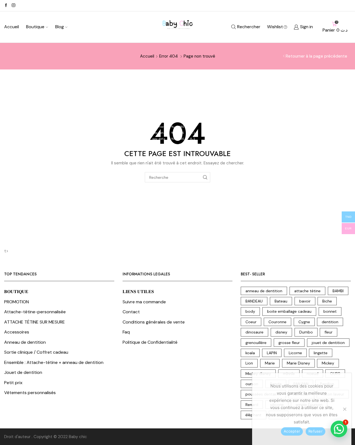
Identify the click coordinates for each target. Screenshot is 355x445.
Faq (126, 332)
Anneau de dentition (25, 342)
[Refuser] (344, 409)
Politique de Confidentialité (150, 342)
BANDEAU (254, 301)
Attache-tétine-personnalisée (35, 312)
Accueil (11, 27)
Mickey (328, 363)
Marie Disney (298, 363)
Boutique (35, 27)
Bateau (281, 301)
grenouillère (256, 342)
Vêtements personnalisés (30, 392)
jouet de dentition (328, 342)
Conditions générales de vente (154, 322)
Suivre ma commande (144, 302)
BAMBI (338, 290)
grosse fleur (289, 342)
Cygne (304, 321)
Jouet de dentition (23, 372)
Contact (131, 312)
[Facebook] (6, 5)
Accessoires (16, 332)
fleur (328, 332)
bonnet (330, 311)
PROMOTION (16, 302)
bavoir (305, 301)
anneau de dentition (263, 290)
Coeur (251, 321)
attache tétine (307, 290)
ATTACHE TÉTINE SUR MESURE (34, 322)
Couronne (277, 321)
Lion (249, 363)
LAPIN (272, 352)
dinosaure (254, 332)
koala (250, 352)
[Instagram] (13, 5)
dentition (330, 321)
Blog (59, 27)
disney (281, 332)
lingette (321, 352)
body (250, 311)
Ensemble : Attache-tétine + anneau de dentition (53, 362)
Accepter (292, 431)
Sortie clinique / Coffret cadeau (36, 352)
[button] (339, 429)
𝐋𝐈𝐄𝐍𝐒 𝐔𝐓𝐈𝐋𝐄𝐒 (138, 291)
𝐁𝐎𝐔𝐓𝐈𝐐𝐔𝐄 (16, 291)
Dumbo (306, 332)
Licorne (295, 352)
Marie (270, 363)
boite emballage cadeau (289, 311)
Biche (327, 301)
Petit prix (13, 383)
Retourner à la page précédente (316, 56)
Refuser (315, 431)
